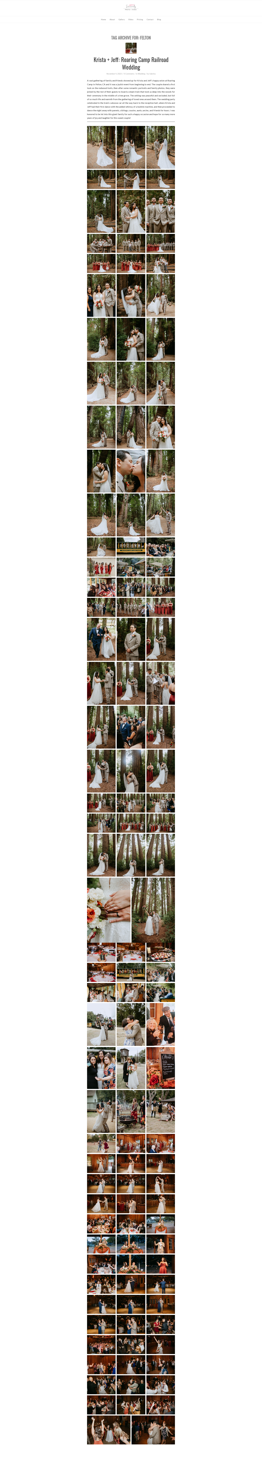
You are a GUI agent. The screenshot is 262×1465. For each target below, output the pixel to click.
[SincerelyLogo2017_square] (131, 8)
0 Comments (129, 74)
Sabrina (153, 74)
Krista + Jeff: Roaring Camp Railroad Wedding (131, 63)
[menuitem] (103, 19)
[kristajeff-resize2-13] (131, 48)
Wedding (141, 74)
